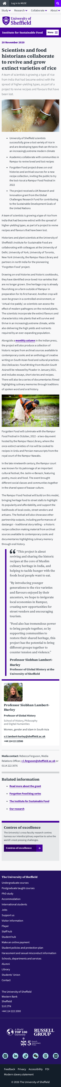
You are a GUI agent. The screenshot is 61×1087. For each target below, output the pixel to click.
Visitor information (12, 921)
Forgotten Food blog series (25, 793)
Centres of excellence (19, 848)
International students (14, 904)
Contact (6, 980)
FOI (47, 1069)
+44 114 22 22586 (13, 741)
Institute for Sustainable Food (22, 32)
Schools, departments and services (21, 958)
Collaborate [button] (37, 10)
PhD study (7, 893)
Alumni (6, 964)
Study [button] (5, 10)
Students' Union (11, 975)
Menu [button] (50, 32)
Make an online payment (15, 942)
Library (6, 969)
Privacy (22, 1069)
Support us (8, 915)
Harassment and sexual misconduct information (29, 953)
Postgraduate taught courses (18, 888)
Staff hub (7, 931)
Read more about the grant (25, 786)
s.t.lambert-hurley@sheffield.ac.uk (24, 736)
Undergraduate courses (15, 883)
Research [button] (19, 10)
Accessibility (36, 1069)
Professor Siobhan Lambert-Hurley (26, 707)
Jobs (4, 910)
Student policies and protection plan (22, 948)
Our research (16, 809)
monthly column (25, 340)
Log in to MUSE (19, 3)
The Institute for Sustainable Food (29, 801)
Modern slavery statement (19, 1074)
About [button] (53, 10)
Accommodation (11, 899)
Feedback (9, 1069)
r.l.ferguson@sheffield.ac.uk (38, 761)
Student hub (9, 937)
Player (5, 926)
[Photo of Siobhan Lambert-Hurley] (30, 693)
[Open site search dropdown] (58, 3)
